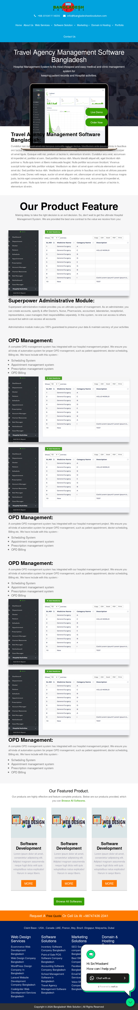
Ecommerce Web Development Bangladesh (20, 950)
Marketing (82, 25)
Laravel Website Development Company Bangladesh (23, 981)
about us (28, 25)
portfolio (119, 25)
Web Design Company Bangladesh (23, 959)
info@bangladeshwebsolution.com (87, 15)
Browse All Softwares (73, 800)
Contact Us (69, 36)
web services (42, 25)
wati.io (114, 986)
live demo (97, 112)
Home (18, 25)
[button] (108, 978)
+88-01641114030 (49, 15)
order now (97, 122)
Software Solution (63, 25)
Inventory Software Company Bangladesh (53, 948)
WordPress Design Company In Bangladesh (21, 969)
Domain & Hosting (101, 25)
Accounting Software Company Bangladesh (53, 967)
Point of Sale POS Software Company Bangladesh (51, 958)
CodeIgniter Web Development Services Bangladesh (23, 992)
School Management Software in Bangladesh (52, 977)
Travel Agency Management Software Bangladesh (53, 988)
